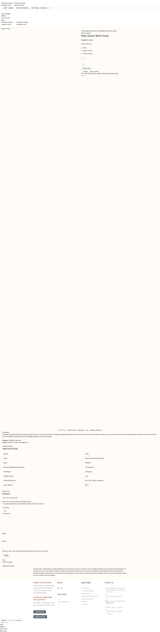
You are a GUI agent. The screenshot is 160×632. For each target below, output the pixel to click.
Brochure (43, 8)
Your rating (6, 507)
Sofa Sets (40, 605)
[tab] (62, 430)
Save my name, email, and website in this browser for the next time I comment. (25, 551)
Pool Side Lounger (49, 605)
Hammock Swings (48, 585)
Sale (49, 8)
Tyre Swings (42, 590)
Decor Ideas (35, 8)
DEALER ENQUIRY (6, 11)
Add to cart (86, 68)
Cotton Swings (37, 585)
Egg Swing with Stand (39, 588)
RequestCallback (155, 319)
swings (10, 8)
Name (4, 533)
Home (5, 8)
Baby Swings (43, 593)
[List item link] (68, 602)
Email (4, 541)
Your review (6, 513)
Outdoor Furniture (22, 8)
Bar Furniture (37, 602)
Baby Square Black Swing (93, 31)
